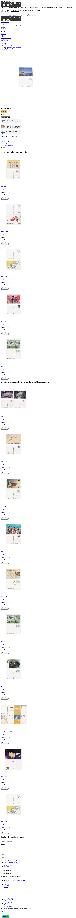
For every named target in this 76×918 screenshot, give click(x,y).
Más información (5, 11)
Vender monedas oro (8, 867)
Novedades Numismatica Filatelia (11, 863)
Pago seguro (6, 881)
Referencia (3, 149)
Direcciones (6, 903)
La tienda (6, 887)
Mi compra (3, 28)
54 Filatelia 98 (4, 461)
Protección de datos (8, 879)
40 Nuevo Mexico (5, 596)
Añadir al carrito (5, 117)
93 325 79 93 (32, 15)
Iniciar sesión (4, 141)
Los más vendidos (8, 865)
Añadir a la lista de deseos (9, 136)
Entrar (2, 194)
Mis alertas (6, 904)
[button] (38, 22)
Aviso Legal (6, 884)
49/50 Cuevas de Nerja (6, 416)
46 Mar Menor (4, 506)
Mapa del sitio (7, 866)
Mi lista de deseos (8, 906)
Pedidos (5, 900)
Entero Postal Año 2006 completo (9, 731)
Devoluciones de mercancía (10, 899)
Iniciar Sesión (7, 13)
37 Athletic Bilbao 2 (5, 231)
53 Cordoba (4, 187)
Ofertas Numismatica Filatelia (10, 862)
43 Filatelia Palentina (6, 277)
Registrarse (10, 141)
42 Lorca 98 (4, 777)
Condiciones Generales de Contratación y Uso (14, 880)
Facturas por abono (8, 902)
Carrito (2, 13)
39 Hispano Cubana (6, 367)
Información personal (9, 898)
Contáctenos (6, 885)
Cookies (5, 883)
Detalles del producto (9, 145)
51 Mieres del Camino (6, 687)
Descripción (6, 143)
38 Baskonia (4, 551)
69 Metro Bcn (4, 321)
